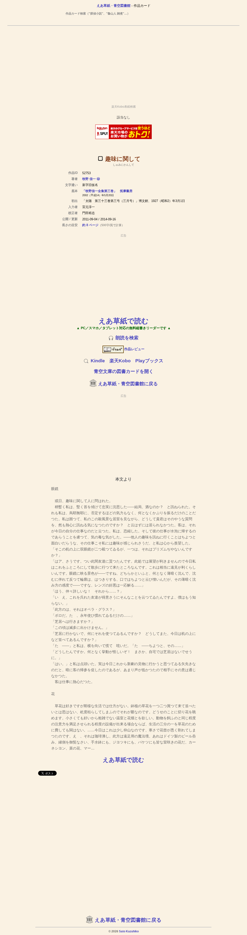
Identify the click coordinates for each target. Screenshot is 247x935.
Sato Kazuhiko (129, 931)
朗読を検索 (127, 337)
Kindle (98, 360)
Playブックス (149, 360)
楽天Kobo (120, 360)
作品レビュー (134, 349)
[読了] (100, 158)
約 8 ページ (90, 225)
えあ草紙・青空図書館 (113, 5)
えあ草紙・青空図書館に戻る (128, 383)
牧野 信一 (89, 179)
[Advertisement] (123, 63)
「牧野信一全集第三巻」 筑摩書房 (107, 191)
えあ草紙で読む (124, 321)
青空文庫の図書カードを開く (123, 371)
